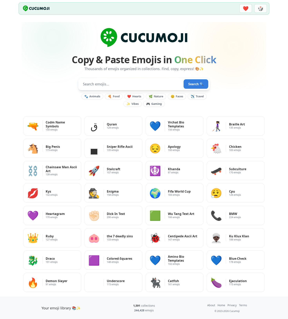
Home (221, 305)
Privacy (232, 305)
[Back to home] (36, 8)
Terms (243, 305)
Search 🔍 (196, 84)
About (211, 305)
